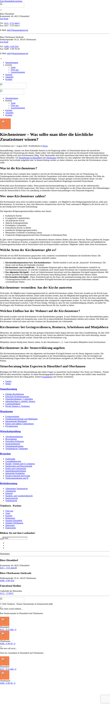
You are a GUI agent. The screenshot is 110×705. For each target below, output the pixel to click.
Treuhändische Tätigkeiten (16, 448)
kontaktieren (47, 377)
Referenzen (10, 518)
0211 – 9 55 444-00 (8, 568)
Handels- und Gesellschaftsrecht (19, 496)
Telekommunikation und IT (17, 478)
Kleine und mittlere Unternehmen (19, 424)
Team (13, 67)
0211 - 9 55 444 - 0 (8, 629)
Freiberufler (10, 459)
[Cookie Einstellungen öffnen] (20, 704)
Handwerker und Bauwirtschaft (18, 466)
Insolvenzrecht (11, 498)
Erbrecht (9, 493)
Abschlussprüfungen (14, 436)
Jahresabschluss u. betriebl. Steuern (20, 401)
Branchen (5, 453)
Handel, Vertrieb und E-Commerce (20, 464)
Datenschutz (10, 528)
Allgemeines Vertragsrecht (16, 488)
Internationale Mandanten (16, 421)
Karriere (8, 74)
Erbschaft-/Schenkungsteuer (17, 396)
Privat (45, 146)
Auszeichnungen (18, 72)
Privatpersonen (11, 426)
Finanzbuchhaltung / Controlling (19, 399)
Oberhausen (51, 158)
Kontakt (8, 79)
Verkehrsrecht (11, 500)
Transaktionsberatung (14, 446)
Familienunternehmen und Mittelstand (21, 419)
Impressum (10, 525)
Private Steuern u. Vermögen (17, 406)
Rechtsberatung (8, 483)
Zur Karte (4, 19)
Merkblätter (5, 554)
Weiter (8, 384)
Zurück (8, 381)
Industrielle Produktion (15, 473)
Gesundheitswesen (13, 461)
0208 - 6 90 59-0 (11, 46)
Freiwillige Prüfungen (14, 441)
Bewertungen (11, 439)
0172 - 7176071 (7, 593)
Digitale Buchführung (14, 394)
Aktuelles (9, 77)
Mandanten (6, 411)
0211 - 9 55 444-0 (11, 23)
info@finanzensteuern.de (17, 30)
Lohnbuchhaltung (12, 404)
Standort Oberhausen (14, 523)
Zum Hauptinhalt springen (11, 1)
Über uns (15, 70)
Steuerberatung (11, 62)
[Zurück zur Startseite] (12, 7)
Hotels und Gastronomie (15, 468)
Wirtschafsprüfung (10, 431)
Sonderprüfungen (12, 444)
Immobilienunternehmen (15, 471)
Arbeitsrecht (10, 491)
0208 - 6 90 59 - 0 (7, 643)
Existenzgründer (12, 416)
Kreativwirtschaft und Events (17, 476)
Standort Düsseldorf (13, 520)
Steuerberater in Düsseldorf (30, 158)
